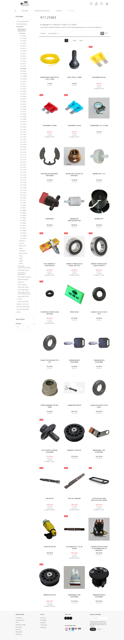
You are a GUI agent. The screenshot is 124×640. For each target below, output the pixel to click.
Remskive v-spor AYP (74, 450)
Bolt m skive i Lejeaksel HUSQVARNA (50, 451)
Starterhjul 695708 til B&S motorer (49, 313)
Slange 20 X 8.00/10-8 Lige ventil (99, 406)
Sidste (81, 40)
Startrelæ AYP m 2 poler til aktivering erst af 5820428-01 (99, 548)
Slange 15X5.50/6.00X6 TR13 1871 (49, 361)
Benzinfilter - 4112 (99, 173)
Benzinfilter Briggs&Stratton (74, 219)
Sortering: (43, 33)
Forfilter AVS (74, 312)
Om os (17, 622)
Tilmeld (93, 629)
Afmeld (99, 629)
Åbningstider (19, 631)
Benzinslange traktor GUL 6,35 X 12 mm (49, 78)
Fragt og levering (20, 620)
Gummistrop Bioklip (74, 405)
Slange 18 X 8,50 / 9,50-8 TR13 (99, 313)
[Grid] (102, 33)
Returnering (19, 627)
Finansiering (19, 634)
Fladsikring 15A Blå (74, 125)
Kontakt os (18, 629)
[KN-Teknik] (25, 3)
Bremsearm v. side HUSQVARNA (99, 451)
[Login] (96, 3)
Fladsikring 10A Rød (50, 125)
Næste (75, 40)
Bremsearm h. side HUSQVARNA (74, 595)
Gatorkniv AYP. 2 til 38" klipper (74, 547)
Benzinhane (50, 218)
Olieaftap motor (50, 546)
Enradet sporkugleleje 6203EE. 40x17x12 (74, 264)
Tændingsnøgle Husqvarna (74, 361)
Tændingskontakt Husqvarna (99, 595)
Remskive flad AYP (50, 595)
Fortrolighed (19, 617)
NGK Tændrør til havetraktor (50, 264)
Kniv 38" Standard (74, 498)
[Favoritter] (91, 3)
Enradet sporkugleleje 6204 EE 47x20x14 (99, 264)
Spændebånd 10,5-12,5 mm (99, 125)
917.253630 (54, 24)
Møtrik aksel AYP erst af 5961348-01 (74, 174)
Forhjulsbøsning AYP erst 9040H (50, 406)
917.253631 (63, 24)
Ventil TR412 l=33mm (74, 77)
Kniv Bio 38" (50, 498)
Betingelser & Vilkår (20, 624)
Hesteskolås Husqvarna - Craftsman (49, 174)
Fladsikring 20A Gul (99, 77)
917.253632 (72, 24)
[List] (106, 33)
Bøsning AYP (99, 218)
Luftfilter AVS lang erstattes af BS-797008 (99, 499)
